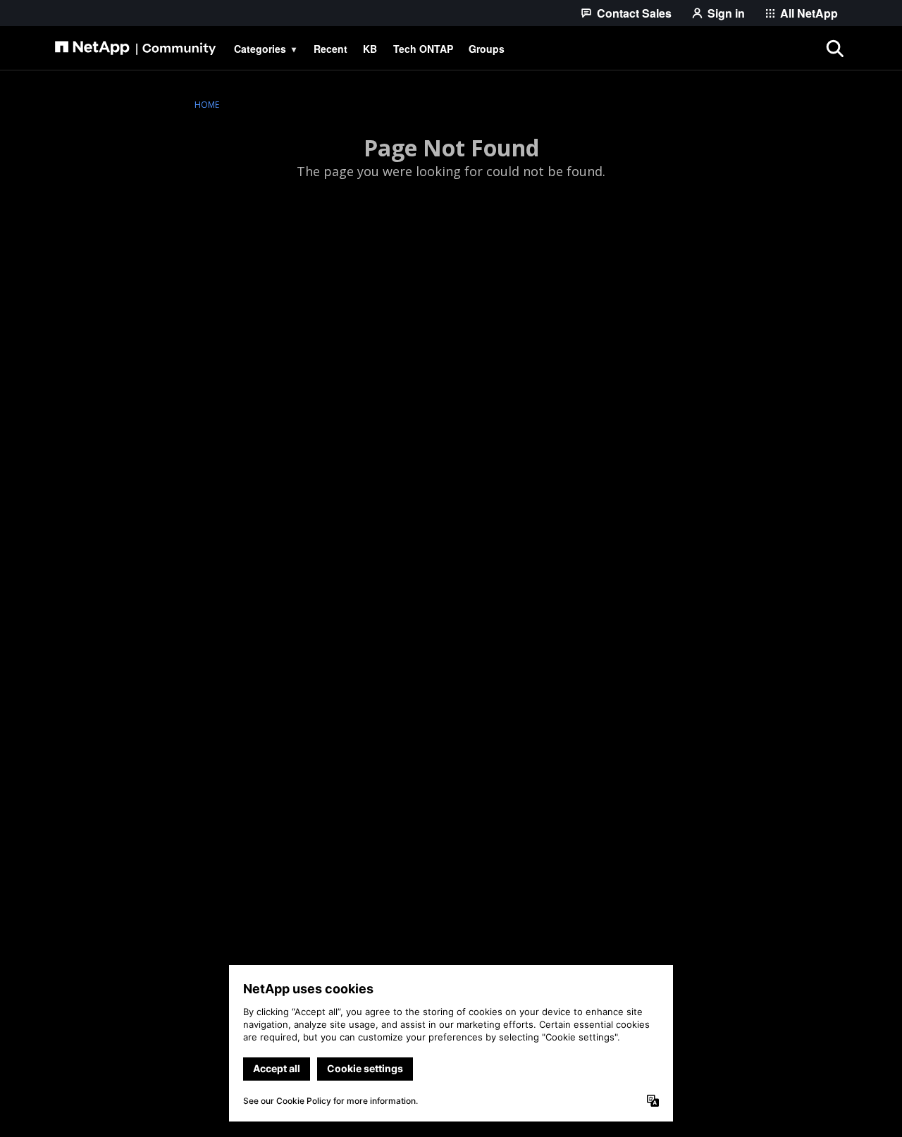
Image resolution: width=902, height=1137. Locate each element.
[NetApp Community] (135, 48)
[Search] (834, 49)
